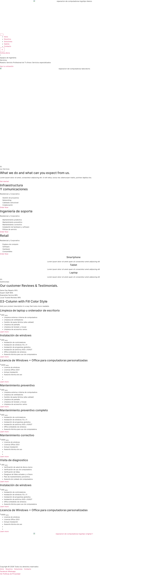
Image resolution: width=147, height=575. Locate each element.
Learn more (4, 332)
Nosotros (7, 39)
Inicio (6, 37)
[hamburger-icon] (1, 34)
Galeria (6, 44)
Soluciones (8, 41)
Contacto (7, 46)
